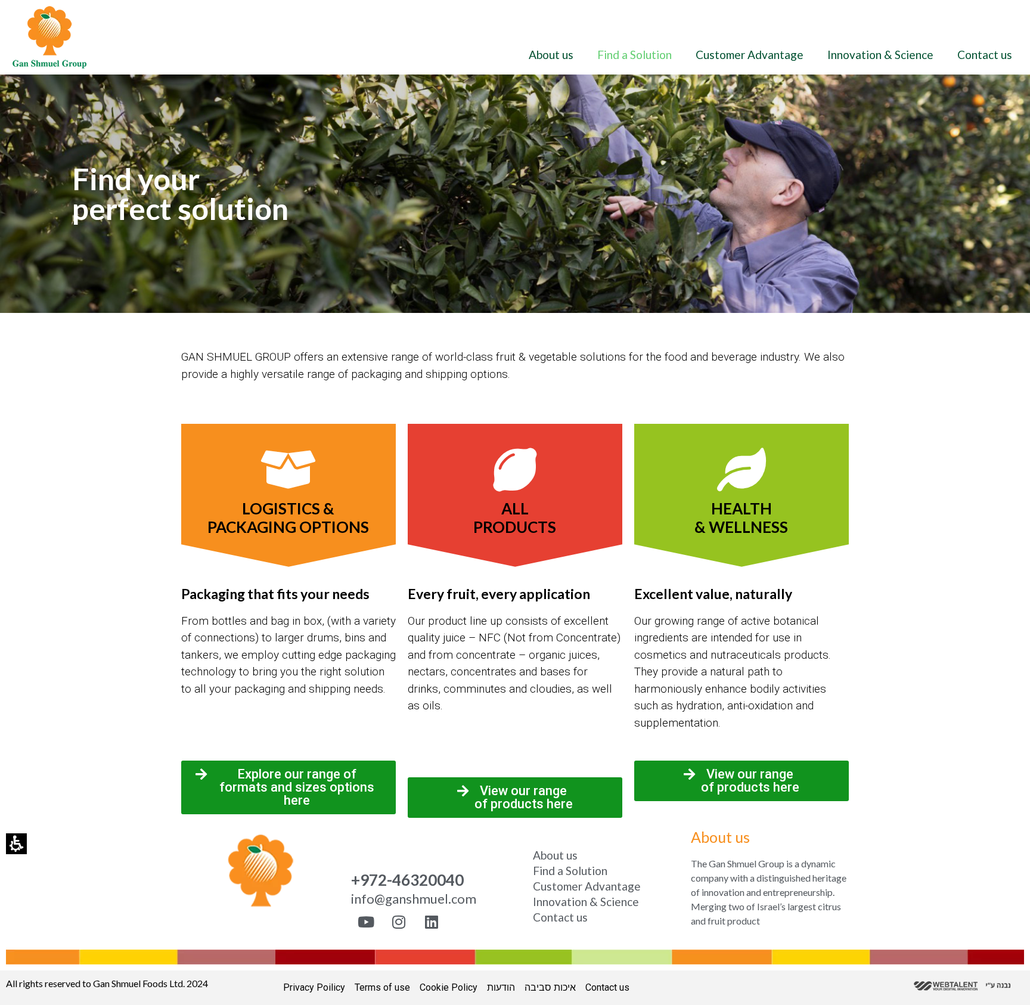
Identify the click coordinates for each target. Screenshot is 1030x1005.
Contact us (984, 54)
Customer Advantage (749, 54)
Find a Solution (634, 54)
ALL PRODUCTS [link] (514, 517)
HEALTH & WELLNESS (741, 517)
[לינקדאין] (431, 922)
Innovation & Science (880, 54)
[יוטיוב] (366, 922)
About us (551, 54)
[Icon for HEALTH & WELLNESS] (741, 469)
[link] (49, 37)
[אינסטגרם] (399, 922)
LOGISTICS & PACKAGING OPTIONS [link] (288, 517)
